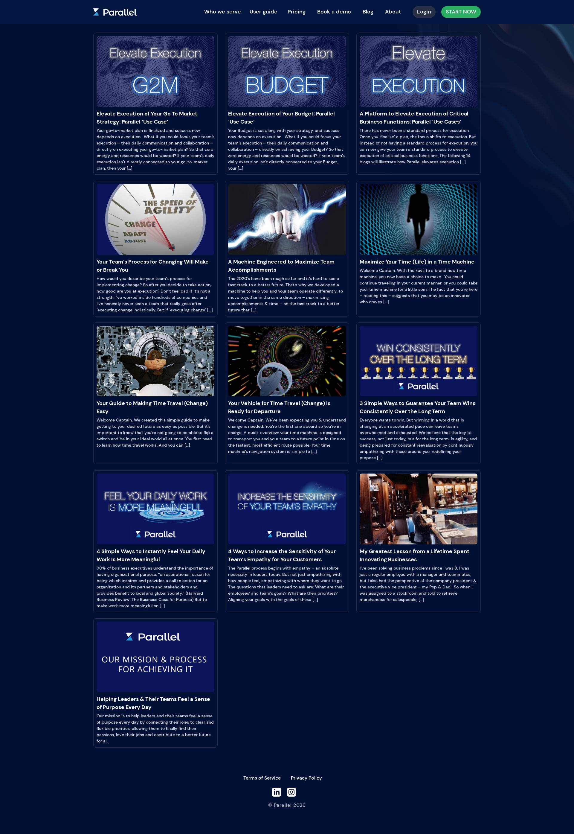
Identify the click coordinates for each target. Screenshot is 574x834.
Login (424, 11)
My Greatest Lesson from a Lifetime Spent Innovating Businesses (414, 555)
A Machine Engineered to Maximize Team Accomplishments (281, 265)
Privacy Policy (306, 778)
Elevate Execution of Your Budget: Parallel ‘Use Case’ (281, 117)
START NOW (461, 11)
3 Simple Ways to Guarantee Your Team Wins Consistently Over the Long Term (417, 407)
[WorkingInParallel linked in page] (276, 792)
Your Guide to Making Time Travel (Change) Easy (152, 407)
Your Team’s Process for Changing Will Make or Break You (153, 265)
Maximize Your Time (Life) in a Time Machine (417, 261)
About (393, 11)
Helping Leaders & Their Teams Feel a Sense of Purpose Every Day (153, 703)
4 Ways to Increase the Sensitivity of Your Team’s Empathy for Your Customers (282, 555)
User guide (263, 11)
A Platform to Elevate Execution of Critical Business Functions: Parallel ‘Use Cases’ (414, 117)
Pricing (297, 11)
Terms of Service (262, 778)
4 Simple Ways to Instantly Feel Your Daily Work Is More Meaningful (151, 555)
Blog (368, 11)
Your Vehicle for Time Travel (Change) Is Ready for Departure (279, 407)
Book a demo (334, 11)
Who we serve (222, 11)
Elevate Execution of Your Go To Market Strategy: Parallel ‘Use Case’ (147, 117)
